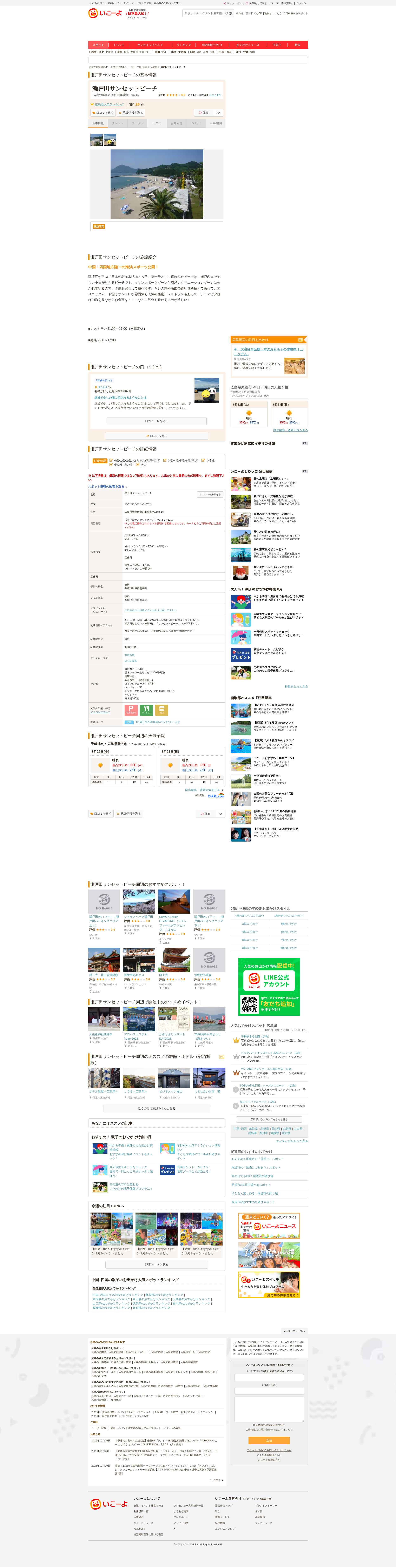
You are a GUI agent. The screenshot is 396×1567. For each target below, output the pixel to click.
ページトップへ (296, 1331)
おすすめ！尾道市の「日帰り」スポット (258, 1158)
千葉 (141, 51)
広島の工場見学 (100, 1362)
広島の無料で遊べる (130, 1372)
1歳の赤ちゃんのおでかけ (288, 915)
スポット (98, 45)
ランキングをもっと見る (292, 1140)
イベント (119, 45)
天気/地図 (216, 123)
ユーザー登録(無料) (281, 3)
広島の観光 (204, 1352)
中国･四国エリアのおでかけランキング (118, 1295)
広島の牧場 (172, 1352)
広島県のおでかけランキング (191, 1299)
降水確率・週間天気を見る (202, 790)
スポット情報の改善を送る (106, 486)
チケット (118, 123)
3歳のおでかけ (288, 923)
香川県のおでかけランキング (191, 1303)
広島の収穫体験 (169, 1362)
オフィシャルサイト (210, 494)
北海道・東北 (96, 51)
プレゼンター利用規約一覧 (188, 1505)
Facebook (139, 1528)
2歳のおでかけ (250, 923)
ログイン (301, 3)
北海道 (109, 51)
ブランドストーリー (266, 1505)
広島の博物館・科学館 (170, 1386)
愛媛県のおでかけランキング (111, 1307)
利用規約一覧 (141, 1511)
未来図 (259, 1511)
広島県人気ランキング (109, 104)
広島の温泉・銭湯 (101, 1395)
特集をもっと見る (296, 686)
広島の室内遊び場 (128, 1386)
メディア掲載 (181, 1523)
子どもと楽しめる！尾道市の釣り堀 (255, 1193)
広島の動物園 (116, 1352)
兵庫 (212, 51)
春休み (240, 13)
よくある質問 (181, 1511)
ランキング (184, 45)
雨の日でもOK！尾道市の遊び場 (252, 1176)
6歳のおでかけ (250, 939)
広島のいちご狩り (193, 1395)
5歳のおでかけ (288, 931)
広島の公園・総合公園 (202, 1372)
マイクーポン (234, 3)
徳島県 (252, 1133)
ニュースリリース (143, 1523)
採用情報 (220, 1523)
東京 (126, 51)
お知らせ (176, 123)
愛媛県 (274, 1133)
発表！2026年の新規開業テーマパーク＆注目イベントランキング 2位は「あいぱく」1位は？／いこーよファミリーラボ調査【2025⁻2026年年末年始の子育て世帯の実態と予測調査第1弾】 (166, 1469)
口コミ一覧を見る (156, 421)
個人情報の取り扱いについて (269, 1425)
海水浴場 (129, 655)
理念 (217, 1511)
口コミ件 (215, 95)
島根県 (264, 1128)
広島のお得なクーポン (103, 1372)
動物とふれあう (273, 13)
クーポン (137, 123)
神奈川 (134, 51)
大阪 (199, 51)
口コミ (157, 123)
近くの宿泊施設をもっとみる (157, 1108)
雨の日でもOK (254, 13)
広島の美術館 (192, 1386)
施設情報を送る (133, 112)
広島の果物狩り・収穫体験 (106, 1399)
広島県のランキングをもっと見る (269, 1119)
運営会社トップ (223, 1505)
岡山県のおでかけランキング (151, 1299)
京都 (205, 51)
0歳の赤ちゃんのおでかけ (250, 915)
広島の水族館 (210, 1386)
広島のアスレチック (177, 1372)
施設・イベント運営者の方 (148, 1505)
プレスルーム (181, 1517)
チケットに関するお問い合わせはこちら (269, 1450)
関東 (120, 51)
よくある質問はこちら (269, 1455)
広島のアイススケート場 (147, 1395)
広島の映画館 (148, 1386)
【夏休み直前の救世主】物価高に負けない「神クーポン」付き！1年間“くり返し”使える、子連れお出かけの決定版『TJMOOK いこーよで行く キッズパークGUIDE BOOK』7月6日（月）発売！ (166, 1455)
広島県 (287, 1128)
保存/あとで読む (258, 3)
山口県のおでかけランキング (111, 1303)
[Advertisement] (156, 353)
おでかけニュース (247, 45)
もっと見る (214, 1480)
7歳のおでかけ (288, 939)
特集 (298, 45)
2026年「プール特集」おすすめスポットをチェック (184, 1412)
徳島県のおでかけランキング (151, 1303)
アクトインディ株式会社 (257, 1498)
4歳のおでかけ (250, 931)
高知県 (286, 1133)
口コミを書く (105, 112)
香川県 (263, 1133)
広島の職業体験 (189, 1362)
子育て (277, 45)
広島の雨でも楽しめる (103, 1386)
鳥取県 (253, 1128)
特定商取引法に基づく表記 (148, 1534)
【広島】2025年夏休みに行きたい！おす (157, 722)
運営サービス (222, 1517)
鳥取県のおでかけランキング (164, 1295)
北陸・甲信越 (178, 51)
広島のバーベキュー (137, 1352)
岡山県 (275, 1128)
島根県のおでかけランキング (111, 1299)
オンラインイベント (150, 45)
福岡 (252, 51)
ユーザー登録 (98, 1428)
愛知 (163, 51)
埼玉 (148, 51)
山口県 (298, 1128)
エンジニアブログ (225, 1528)
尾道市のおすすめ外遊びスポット (253, 1202)
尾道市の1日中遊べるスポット (251, 1184)
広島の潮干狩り (171, 1395)
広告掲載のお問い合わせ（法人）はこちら (269, 1429)
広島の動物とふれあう (145, 1362)
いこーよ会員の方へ (269, 1459)
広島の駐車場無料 (153, 1372)
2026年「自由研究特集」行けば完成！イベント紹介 (120, 1416)
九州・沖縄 (242, 51)
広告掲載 (139, 1517)
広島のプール (187, 1352)
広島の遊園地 (98, 1352)
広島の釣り (157, 1352)
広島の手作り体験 (121, 1362)
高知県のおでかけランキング (151, 1307)
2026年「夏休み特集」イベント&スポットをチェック (121, 1412)
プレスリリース (263, 1523)
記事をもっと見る (156, 1264)
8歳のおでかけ (250, 947)
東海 (157, 51)
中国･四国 (240, 1128)
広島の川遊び (98, 1376)
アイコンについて (100, 712)
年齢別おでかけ (212, 45)
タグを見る (131, 660)
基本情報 (98, 123)
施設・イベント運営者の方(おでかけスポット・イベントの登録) (146, 1428)
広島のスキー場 (122, 1395)
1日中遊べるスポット (296, 13)
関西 (192, 51)
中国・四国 (225, 51)
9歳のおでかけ (288, 947)
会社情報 (260, 1517)
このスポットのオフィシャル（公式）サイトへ (151, 610)
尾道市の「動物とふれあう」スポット (256, 1167)
